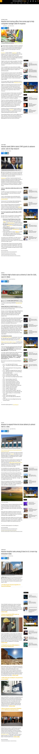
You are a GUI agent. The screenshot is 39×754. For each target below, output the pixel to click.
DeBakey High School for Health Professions (8, 341)
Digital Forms (14, 52)
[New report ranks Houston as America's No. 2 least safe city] (26, 603)
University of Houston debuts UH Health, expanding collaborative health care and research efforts (33, 71)
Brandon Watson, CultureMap (5, 428)
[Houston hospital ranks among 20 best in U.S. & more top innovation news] (12, 569)
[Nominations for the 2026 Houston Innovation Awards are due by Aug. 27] (26, 470)
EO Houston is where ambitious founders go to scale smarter (32, 232)
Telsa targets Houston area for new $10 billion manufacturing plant (33, 198)
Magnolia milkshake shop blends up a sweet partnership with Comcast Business (33, 360)
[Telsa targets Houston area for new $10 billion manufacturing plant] (26, 198)
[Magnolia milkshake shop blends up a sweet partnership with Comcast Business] (26, 360)
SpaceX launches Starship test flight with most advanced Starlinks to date (32, 111)
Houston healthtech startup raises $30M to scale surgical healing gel (33, 99)
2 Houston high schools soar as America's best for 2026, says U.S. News (18, 275)
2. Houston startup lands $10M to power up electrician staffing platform (10, 615)
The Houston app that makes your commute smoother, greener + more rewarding (33, 510)
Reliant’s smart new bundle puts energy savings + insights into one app (33, 365)
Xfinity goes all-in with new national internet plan (32, 504)
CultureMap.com (15, 404)
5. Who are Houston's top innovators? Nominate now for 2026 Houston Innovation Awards (11, 709)
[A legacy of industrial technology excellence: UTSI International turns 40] (26, 645)
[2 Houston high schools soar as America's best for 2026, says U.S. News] (12, 292)
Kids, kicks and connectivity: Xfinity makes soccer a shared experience (33, 354)
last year (20, 339)
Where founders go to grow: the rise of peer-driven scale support (33, 226)
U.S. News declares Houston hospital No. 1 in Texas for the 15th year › (9, 740)
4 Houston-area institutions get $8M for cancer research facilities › (8, 254)
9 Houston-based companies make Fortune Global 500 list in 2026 (33, 326)
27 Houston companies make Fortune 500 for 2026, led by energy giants (32, 482)
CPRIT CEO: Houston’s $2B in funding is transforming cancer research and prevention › (11, 255)
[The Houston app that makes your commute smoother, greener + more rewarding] (26, 510)
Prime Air (12, 453)
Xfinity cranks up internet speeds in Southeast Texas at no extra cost (33, 638)
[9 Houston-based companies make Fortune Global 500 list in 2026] (26, 326)
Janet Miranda (5, 25)
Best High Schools (19, 302)
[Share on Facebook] (2, 28)
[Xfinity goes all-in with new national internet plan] (26, 504)
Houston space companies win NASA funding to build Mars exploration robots (32, 105)
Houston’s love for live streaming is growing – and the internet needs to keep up (33, 633)
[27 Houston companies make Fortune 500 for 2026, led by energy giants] (26, 482)
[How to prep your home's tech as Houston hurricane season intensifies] (26, 516)
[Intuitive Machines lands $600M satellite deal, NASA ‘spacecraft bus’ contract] (26, 320)
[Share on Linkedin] (6, 28)
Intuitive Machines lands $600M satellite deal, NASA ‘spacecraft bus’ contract (33, 320)
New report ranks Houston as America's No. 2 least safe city (32, 603)
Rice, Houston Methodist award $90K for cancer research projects (33, 77)
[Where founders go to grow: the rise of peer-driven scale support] (26, 226)
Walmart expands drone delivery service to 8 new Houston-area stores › (9, 528)
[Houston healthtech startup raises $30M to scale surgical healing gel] (26, 99)
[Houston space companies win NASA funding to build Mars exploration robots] (26, 105)
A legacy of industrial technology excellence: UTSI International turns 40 (33, 645)
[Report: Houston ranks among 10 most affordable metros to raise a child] (26, 65)
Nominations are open (4, 734)
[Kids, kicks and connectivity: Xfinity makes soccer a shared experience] (26, 354)
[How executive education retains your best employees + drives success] (26, 238)
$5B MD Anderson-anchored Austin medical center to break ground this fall (33, 204)
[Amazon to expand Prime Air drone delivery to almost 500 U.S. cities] (12, 442)
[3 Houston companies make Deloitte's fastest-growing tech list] (26, 597)
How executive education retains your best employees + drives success (33, 238)
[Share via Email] (8, 28)
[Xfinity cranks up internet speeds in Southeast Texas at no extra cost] (26, 639)
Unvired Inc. (3, 52)
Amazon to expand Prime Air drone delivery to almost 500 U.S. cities (18, 425)
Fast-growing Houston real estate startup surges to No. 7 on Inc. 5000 (33, 192)
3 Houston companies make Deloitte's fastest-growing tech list (33, 597)
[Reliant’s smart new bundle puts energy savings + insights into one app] (26, 366)
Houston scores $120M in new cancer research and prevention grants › (9, 251)
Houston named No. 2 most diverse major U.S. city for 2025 (32, 476)
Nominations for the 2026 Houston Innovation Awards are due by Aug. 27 (33, 470)
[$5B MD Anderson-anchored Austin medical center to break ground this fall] (26, 204)
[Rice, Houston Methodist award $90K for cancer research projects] (26, 77)
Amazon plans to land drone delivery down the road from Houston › (9, 530)
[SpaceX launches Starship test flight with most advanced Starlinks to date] (26, 111)
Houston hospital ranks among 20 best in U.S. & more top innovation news (19, 552)
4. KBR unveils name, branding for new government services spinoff (12, 678)
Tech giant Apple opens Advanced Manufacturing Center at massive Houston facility (33, 332)
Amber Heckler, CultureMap (4, 279)
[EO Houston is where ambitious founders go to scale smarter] (26, 232)
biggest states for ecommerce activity (15, 462)
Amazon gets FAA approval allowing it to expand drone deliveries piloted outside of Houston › (12, 531)
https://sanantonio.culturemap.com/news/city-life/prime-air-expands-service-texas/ (11, 451)
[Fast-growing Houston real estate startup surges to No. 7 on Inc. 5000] (26, 192)
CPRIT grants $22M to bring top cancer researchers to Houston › (8, 253)
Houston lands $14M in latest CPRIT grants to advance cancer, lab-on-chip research (18, 147)
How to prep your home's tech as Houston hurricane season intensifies (33, 516)
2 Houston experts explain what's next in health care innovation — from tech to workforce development (33, 610)
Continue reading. (4, 611)
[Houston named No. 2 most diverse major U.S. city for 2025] (26, 476)
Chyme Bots (11, 109)
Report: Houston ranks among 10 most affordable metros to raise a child (33, 65)
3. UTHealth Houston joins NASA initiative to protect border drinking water (10, 645)
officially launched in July (18, 82)
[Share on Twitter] (4, 28)
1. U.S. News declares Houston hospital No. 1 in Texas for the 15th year (10, 585)
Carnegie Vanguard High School (6, 337)
